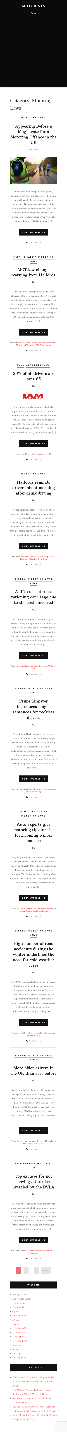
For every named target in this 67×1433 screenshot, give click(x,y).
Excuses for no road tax (45, 1250)
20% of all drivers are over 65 (38, 453)
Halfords (24, 558)
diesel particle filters (28, 342)
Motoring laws (25, 789)
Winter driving (33, 1035)
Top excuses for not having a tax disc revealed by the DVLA (33, 1182)
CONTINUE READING (33, 232)
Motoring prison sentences (44, 789)
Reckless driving (33, 791)
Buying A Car (19, 1294)
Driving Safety (25, 257)
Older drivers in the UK (33, 1143)
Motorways (17, 1344)
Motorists (33, 5)
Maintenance (18, 1332)
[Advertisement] (33, 53)
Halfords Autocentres (47, 342)
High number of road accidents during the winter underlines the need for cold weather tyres (33, 954)
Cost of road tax (27, 1250)
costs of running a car (28, 665)
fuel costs (43, 665)
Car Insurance (19, 1302)
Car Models (27, 812)
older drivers (50, 1140)
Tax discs (33, 1252)
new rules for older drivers (31, 1140)
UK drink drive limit (38, 558)
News (33, 583)
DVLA (20, 365)
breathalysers (27, 556)
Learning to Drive (21, 1328)
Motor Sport (18, 1336)
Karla (35, 149)
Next (46, 1271)
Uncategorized (19, 1357)
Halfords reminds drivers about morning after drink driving (33, 488)
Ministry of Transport (25, 344)
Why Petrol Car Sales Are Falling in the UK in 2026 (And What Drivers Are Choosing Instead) (33, 1381)
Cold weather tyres (29, 1032)
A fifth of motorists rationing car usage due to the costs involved (33, 597)
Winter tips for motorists (37, 910)
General (20, 579)
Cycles (15, 1311)
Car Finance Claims (21, 1298)
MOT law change (43, 344)
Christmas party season (44, 556)
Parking (16, 1353)
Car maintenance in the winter (33, 908)
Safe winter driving (46, 1032)
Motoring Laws (33, 118)
